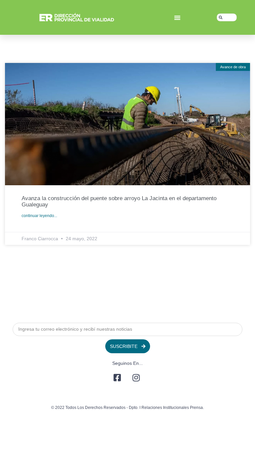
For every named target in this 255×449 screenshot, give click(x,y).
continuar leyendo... (39, 215)
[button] (177, 18)
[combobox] (227, 18)
